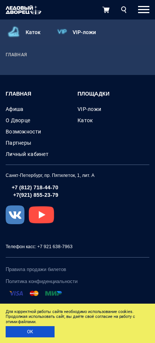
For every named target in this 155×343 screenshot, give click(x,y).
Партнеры (18, 143)
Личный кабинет (27, 154)
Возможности (23, 132)
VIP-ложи (84, 32)
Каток (33, 32)
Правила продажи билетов (36, 269)
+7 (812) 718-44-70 (35, 187)
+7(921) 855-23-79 (35, 195)
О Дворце (18, 120)
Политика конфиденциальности (42, 281)
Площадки (93, 94)
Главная (18, 94)
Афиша (14, 109)
